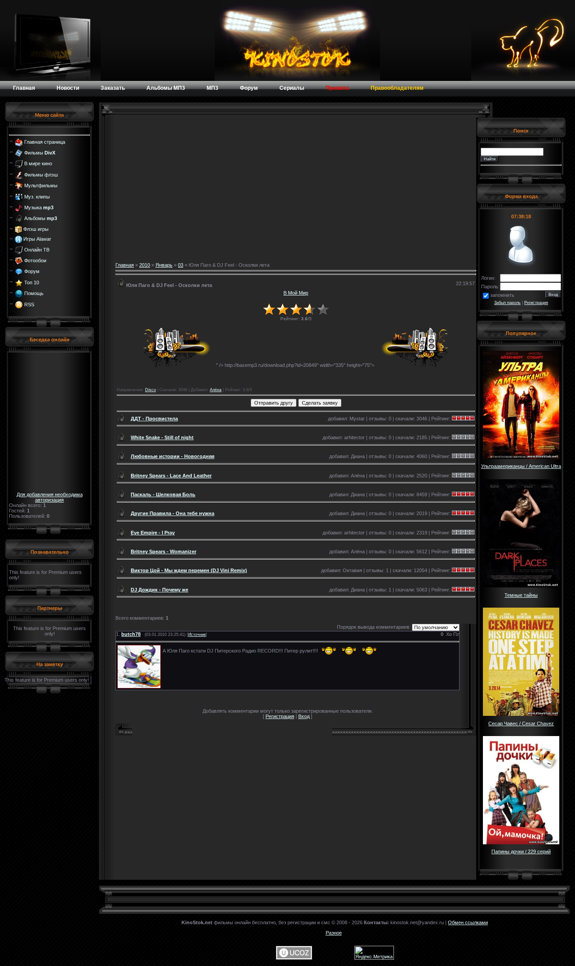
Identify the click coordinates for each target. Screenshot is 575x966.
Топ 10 (31, 282)
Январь (163, 265)
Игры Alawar (37, 239)
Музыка (38, 207)
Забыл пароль (507, 302)
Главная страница (44, 141)
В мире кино (38, 163)
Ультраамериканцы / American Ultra (521, 466)
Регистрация (279, 716)
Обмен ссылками (468, 922)
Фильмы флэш (41, 174)
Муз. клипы (37, 196)
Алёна (215, 390)
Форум (32, 271)
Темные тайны (521, 595)
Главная (124, 265)
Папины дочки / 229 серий (521, 851)
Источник (197, 634)
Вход (304, 716)
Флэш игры (36, 229)
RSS (29, 304)
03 (180, 265)
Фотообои (35, 260)
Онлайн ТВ (36, 249)
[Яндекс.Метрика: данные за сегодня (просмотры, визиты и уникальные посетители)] (374, 953)
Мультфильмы (41, 185)
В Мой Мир (295, 293)
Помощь (34, 293)
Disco (150, 390)
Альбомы (40, 218)
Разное (334, 932)
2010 (144, 265)
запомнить (502, 295)
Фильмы (39, 152)
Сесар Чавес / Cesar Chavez (521, 723)
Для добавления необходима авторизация (50, 497)
